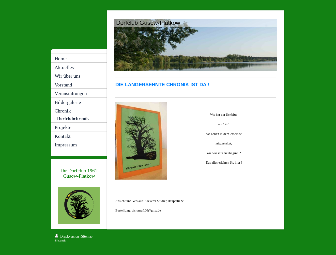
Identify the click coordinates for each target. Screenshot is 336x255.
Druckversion (69, 236)
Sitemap (86, 236)
